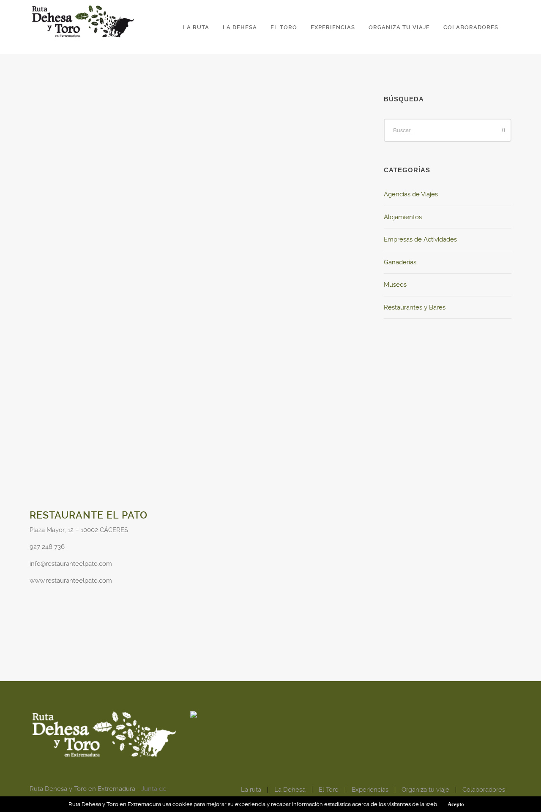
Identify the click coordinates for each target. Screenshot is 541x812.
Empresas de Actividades (420, 239)
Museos (395, 284)
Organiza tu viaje (399, 27)
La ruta (196, 27)
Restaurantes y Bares (414, 307)
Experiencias (333, 27)
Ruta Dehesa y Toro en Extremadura (82, 789)
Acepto (456, 804)
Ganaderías (400, 262)
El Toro (283, 27)
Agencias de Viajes (411, 194)
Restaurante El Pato (89, 515)
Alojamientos (403, 217)
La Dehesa (240, 27)
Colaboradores (470, 27)
